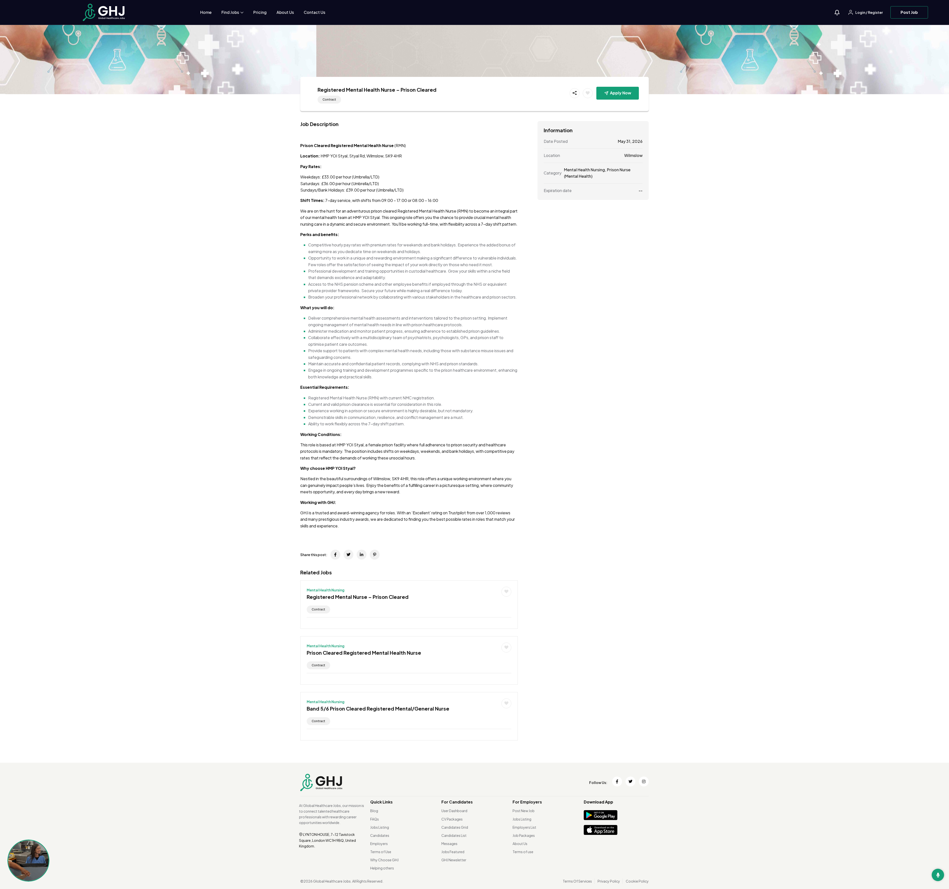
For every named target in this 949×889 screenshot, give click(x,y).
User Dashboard (454, 810)
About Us (285, 12)
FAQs (374, 819)
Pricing (260, 12)
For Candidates (457, 801)
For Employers (527, 801)
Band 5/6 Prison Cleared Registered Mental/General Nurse (378, 708)
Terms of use (523, 851)
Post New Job (524, 810)
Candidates (379, 835)
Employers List (524, 827)
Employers (379, 843)
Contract (329, 99)
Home (206, 12)
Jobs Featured (452, 851)
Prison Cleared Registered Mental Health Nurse (364, 653)
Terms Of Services (577, 881)
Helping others (382, 868)
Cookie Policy (637, 881)
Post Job (909, 12)
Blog (374, 810)
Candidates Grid (454, 827)
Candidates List (454, 835)
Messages (449, 843)
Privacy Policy (609, 881)
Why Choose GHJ (384, 860)
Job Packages (524, 835)
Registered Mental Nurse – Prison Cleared (358, 597)
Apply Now (620, 92)
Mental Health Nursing (326, 590)
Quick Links (381, 801)
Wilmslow (633, 155)
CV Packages (452, 819)
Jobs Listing (379, 827)
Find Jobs (230, 12)
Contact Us (314, 12)
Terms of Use (380, 851)
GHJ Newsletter (453, 860)
